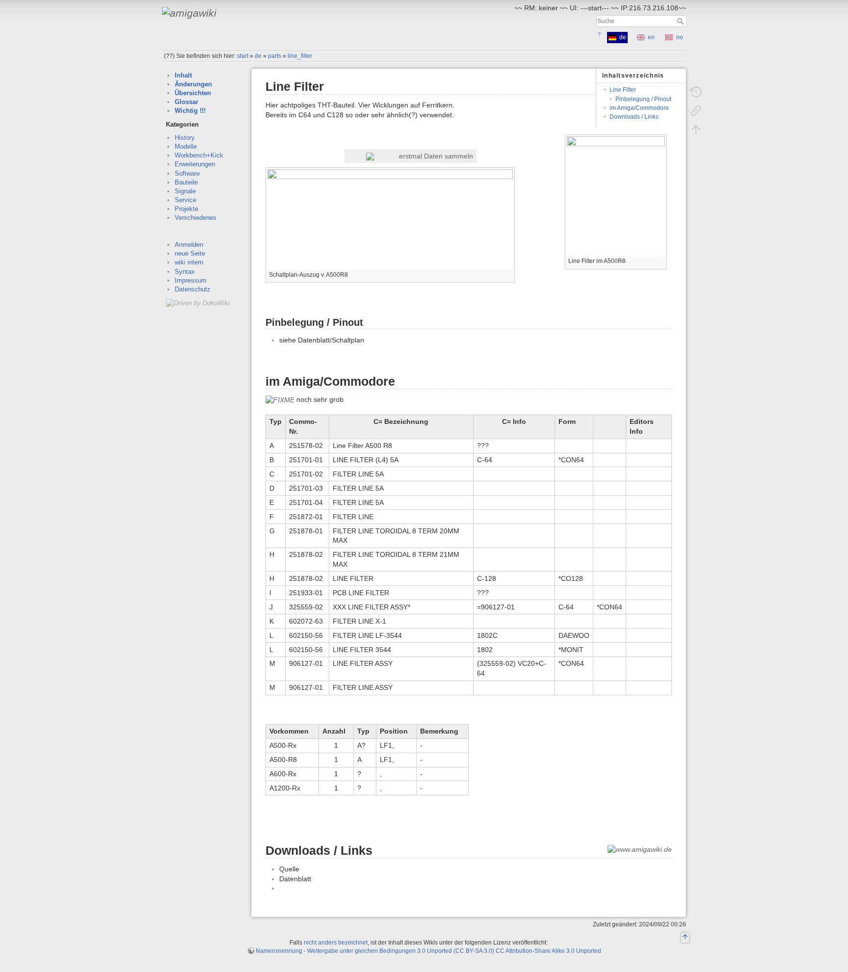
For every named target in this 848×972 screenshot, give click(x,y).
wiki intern (189, 262)
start (242, 56)
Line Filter (623, 89)
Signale (185, 191)
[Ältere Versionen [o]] (696, 92)
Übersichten (193, 93)
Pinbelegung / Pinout (643, 99)
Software (187, 173)
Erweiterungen (195, 164)
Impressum (191, 280)
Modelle (186, 146)
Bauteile (186, 182)
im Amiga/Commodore (639, 108)
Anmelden (189, 244)
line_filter (300, 56)
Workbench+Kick (199, 155)
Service (185, 200)
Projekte (186, 208)
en (651, 37)
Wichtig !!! (190, 110)
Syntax (185, 271)
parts (274, 56)
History (185, 137)
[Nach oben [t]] (696, 129)
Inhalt (183, 75)
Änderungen (193, 84)
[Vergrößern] (659, 260)
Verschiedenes (195, 217)
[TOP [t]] (685, 938)
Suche (681, 21)
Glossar (186, 101)
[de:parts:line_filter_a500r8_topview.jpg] (616, 195)
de (258, 56)
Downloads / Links (634, 116)
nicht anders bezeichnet (336, 942)
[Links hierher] (696, 111)
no (679, 37)
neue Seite (190, 253)
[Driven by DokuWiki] (198, 302)
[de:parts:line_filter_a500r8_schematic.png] (390, 218)
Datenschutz (193, 289)
